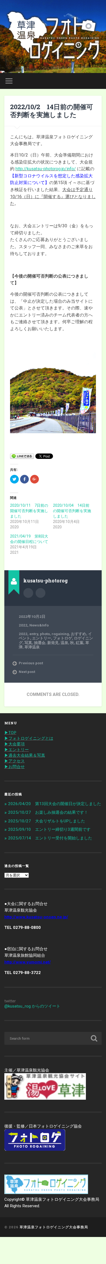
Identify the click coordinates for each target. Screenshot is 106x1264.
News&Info (39, 625)
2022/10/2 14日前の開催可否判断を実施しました (51, 110)
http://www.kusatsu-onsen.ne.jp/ (36, 917)
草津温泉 (32, 647)
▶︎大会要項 (14, 744)
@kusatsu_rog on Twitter (40, 593)
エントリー (41, 638)
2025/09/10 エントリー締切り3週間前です (49, 829)
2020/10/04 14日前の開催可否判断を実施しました (72, 510)
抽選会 (39, 643)
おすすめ (78, 634)
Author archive (28, 593)
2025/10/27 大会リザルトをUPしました (46, 821)
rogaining (60, 634)
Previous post (31, 663)
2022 (23, 625)
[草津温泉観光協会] (45, 1098)
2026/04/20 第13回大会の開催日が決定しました (54, 803)
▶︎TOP (10, 732)
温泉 (64, 643)
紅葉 (79, 643)
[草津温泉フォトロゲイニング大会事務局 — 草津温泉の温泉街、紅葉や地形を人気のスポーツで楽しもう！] (53, 36)
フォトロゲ (62, 638)
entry (33, 634)
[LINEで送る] (22, 455)
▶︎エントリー (16, 749)
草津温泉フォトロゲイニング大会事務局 (54, 1227)
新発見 (53, 643)
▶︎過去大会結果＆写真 (24, 755)
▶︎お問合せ (14, 766)
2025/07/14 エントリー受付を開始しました (50, 838)
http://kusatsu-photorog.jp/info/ (45, 168)
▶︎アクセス (14, 761)
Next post (27, 671)
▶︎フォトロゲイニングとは (28, 738)
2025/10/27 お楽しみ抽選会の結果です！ (48, 812)
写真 (28, 643)
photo (45, 634)
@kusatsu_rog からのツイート (32, 1006)
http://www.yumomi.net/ (27, 962)
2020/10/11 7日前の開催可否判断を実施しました (29, 510)
